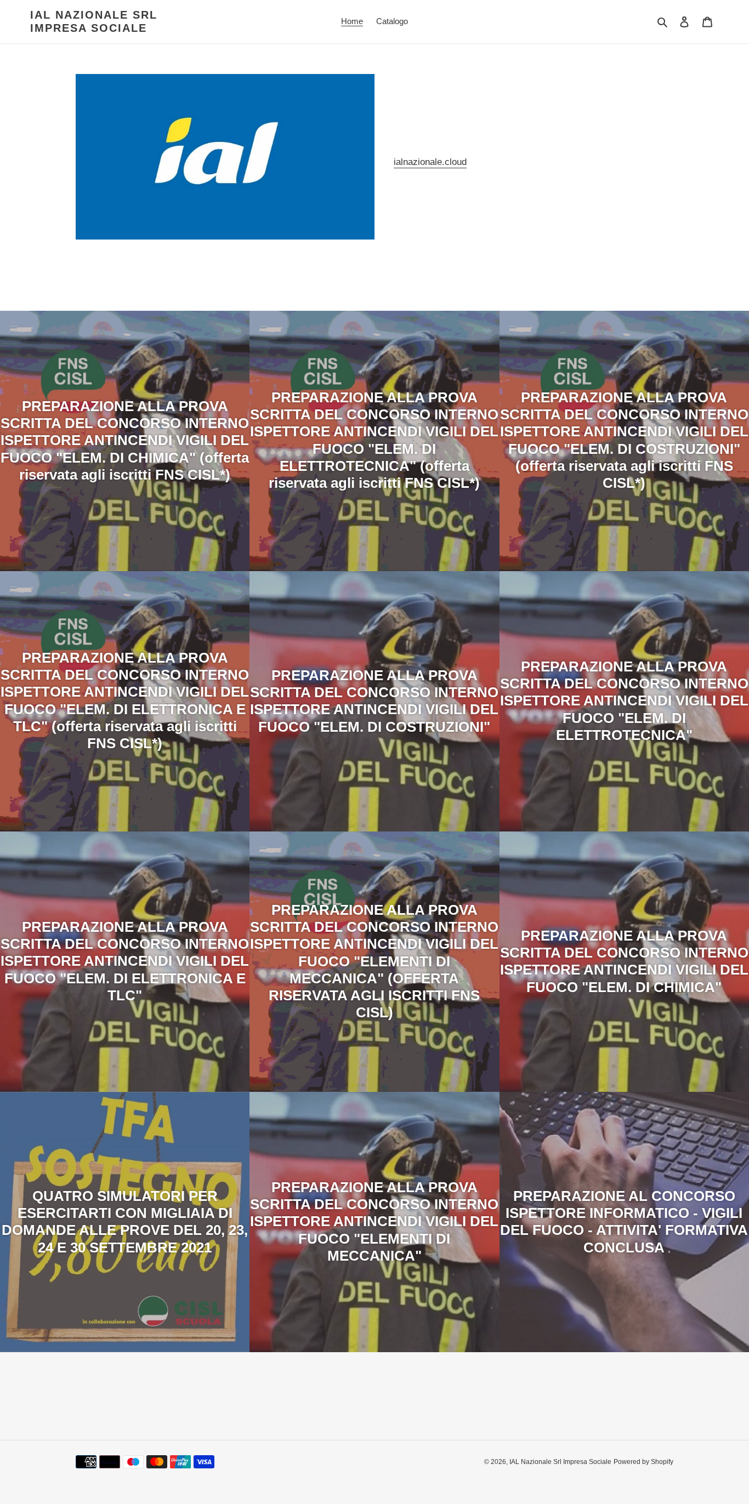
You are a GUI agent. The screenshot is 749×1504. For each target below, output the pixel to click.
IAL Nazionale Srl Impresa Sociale (93, 21)
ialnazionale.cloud (430, 162)
